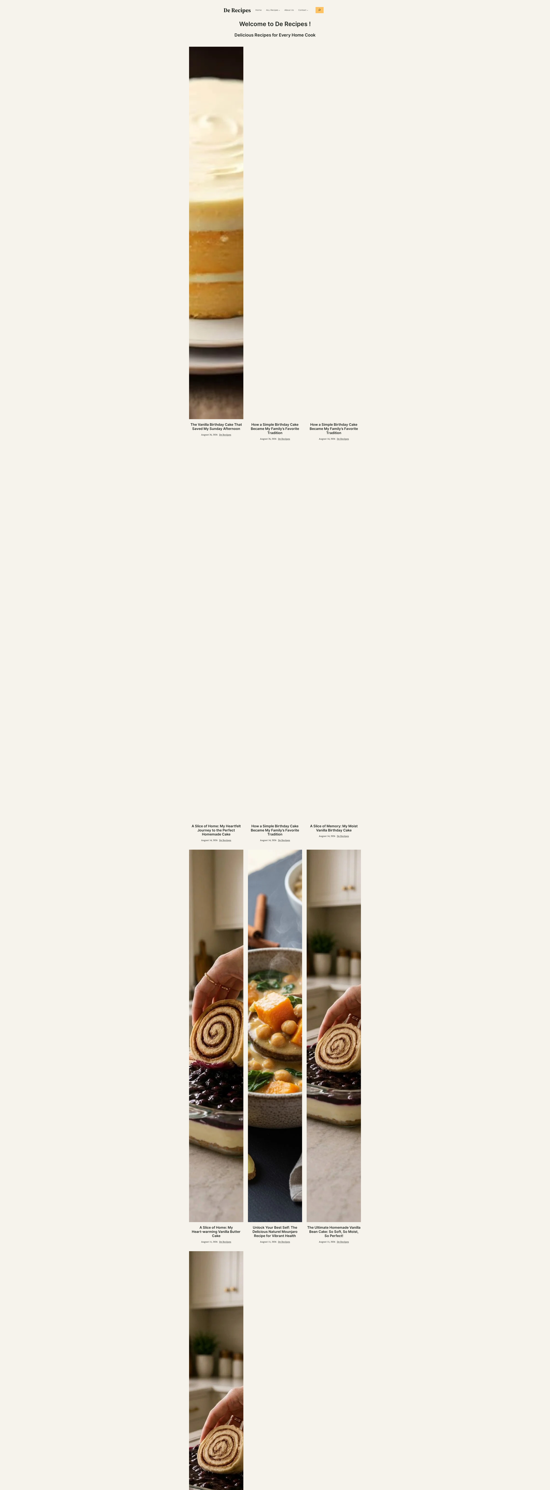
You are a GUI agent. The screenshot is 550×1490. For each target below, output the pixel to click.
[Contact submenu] (307, 10)
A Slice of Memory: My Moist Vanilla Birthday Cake (334, 828)
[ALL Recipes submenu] (279, 10)
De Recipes (237, 10)
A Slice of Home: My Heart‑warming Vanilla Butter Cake (216, 1232)
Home (258, 10)
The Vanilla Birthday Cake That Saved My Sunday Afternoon (216, 427)
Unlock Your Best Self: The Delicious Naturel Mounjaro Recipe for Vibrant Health (275, 1232)
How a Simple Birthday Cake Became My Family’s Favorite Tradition (275, 429)
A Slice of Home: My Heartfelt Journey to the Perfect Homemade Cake (216, 830)
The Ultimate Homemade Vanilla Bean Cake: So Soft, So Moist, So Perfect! (334, 1232)
